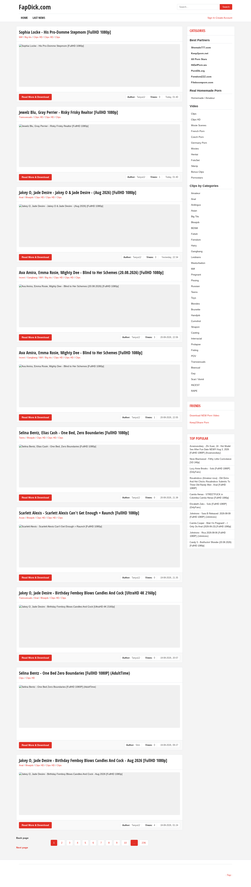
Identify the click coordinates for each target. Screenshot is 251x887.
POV (193, 356)
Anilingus (196, 204)
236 (144, 842)
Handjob (195, 315)
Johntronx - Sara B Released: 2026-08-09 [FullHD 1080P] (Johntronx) (210, 515)
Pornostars (197, 177)
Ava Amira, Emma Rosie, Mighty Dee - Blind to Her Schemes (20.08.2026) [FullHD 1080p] (91, 272)
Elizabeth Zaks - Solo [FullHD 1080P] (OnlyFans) (208, 506)
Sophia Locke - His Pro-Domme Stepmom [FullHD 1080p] (65, 32)
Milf (21, 37)
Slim (138, 745)
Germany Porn (199, 142)
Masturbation (198, 263)
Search (225, 7)
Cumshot (196, 321)
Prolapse (196, 344)
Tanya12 (141, 97)
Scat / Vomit (197, 379)
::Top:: (229, 875)
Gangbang (32, 277)
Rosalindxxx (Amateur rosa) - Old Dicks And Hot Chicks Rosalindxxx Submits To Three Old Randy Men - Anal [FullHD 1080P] (210, 483)
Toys (193, 297)
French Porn (198, 131)
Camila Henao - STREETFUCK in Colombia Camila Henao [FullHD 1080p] (209, 496)
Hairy (194, 245)
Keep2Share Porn (199, 422)
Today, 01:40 (171, 97)
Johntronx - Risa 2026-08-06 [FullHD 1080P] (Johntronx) (208, 534)
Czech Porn (197, 137)
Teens (22, 437)
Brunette (195, 309)
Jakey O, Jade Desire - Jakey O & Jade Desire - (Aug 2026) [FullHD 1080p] (77, 192)
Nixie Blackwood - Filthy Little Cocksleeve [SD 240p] (210, 461)
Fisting (194, 350)
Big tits (28, 37)
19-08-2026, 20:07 (169, 658)
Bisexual (195, 367)
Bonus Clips (197, 171)
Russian (195, 286)
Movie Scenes (198, 125)
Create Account (224, 17)
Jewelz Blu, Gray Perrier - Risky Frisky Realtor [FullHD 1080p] (68, 112)
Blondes (195, 303)
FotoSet (195, 160)
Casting (195, 332)
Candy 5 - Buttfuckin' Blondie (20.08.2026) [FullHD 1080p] (210, 544)
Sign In (211, 17)
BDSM (194, 228)
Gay (193, 373)
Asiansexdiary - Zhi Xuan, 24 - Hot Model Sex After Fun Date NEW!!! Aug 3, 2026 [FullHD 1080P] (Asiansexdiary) (210, 449)
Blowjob (29, 197)
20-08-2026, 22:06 (169, 337)
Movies (195, 148)
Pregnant (196, 274)
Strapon (195, 327)
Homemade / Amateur (203, 98)
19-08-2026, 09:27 (169, 745)
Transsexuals (25, 117)
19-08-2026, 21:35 (169, 577)
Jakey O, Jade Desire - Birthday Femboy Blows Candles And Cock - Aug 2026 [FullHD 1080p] (93, 760)
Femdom (196, 239)
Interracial (196, 338)
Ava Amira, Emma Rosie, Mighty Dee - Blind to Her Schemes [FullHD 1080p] (80, 352)
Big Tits (195, 216)
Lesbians (196, 257)
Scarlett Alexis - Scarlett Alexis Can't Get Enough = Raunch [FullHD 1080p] (79, 513)
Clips (57, 37)
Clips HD (38, 37)
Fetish (194, 234)
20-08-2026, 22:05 (169, 417)
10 (125, 842)
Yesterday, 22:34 (170, 257)
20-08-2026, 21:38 (169, 497)
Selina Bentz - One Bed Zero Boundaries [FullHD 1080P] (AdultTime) (74, 673)
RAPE (194, 390)
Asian (22, 518)
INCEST (195, 385)
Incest (22, 277)
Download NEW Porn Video (204, 415)
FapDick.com (35, 7)
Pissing (195, 280)
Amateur (195, 193)
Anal (21, 197)
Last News (39, 18)
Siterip (194, 166)
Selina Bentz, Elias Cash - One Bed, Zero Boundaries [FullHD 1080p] (74, 432)
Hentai (194, 154)
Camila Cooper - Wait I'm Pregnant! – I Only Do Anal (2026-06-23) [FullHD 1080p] (210, 525)
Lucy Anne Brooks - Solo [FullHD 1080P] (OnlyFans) (210, 470)
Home (24, 18)
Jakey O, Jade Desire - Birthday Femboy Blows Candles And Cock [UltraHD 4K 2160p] (87, 593)
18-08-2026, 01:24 (169, 825)
